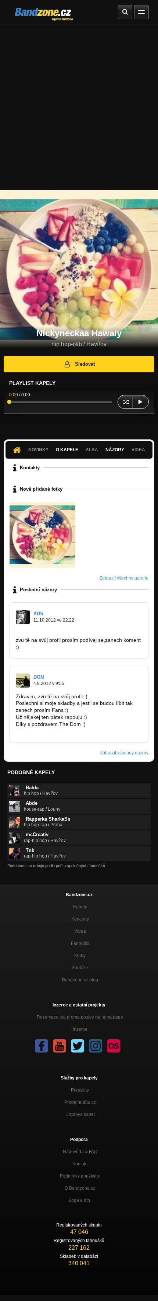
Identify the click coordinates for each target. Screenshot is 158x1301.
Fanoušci (80, 943)
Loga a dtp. (80, 1200)
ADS (38, 613)
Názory (114, 449)
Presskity (80, 1090)
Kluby (80, 955)
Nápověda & (80, 1151)
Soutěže (80, 967)
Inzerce (80, 1029)
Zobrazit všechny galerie (124, 578)
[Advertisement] (79, 107)
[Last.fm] (113, 1046)
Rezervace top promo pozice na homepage (80, 1017)
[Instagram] (95, 1046)
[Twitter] (77, 1046)
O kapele (67, 449)
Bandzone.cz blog (80, 979)
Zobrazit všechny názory (124, 752)
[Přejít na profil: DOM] (23, 681)
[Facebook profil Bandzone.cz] (41, 1046)
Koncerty (80, 919)
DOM (38, 677)
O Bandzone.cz (80, 1188)
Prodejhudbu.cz (80, 1102)
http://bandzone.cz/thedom (47, 731)
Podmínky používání (80, 1176)
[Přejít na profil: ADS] (23, 617)
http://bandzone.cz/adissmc (47, 633)
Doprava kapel (80, 1114)
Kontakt (79, 1163)
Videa (80, 931)
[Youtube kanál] (59, 1046)
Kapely (80, 906)
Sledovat (85, 364)
